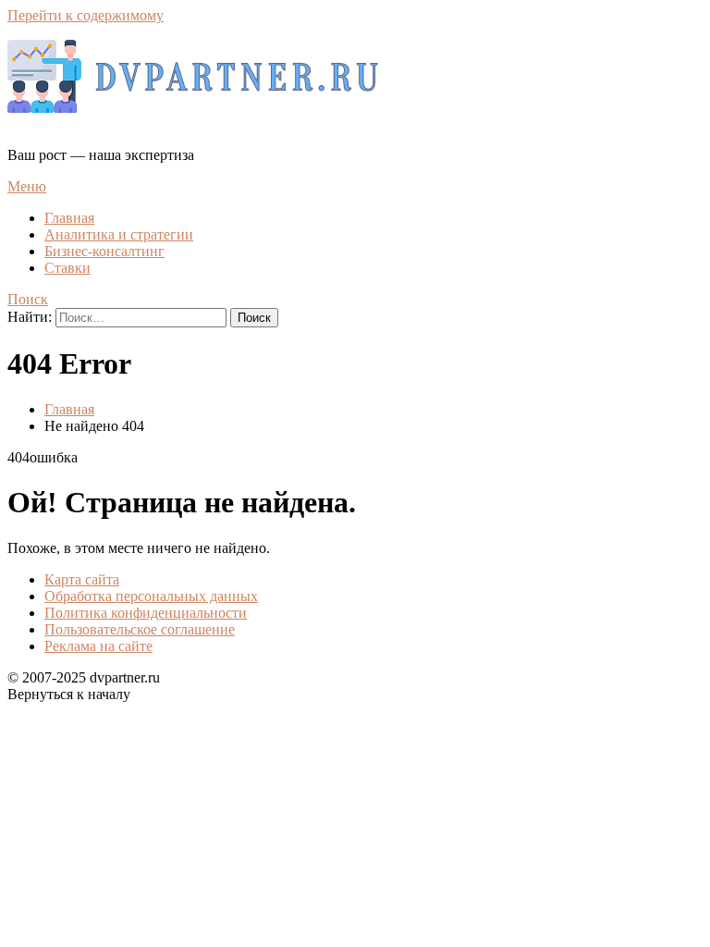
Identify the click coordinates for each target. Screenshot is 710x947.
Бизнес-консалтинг (104, 251)
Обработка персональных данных (151, 596)
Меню (26, 186)
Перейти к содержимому (85, 15)
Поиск (27, 299)
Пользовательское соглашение (139, 629)
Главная (69, 218)
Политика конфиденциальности (145, 613)
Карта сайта (81, 579)
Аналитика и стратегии (118, 234)
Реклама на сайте (98, 646)
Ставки (67, 268)
